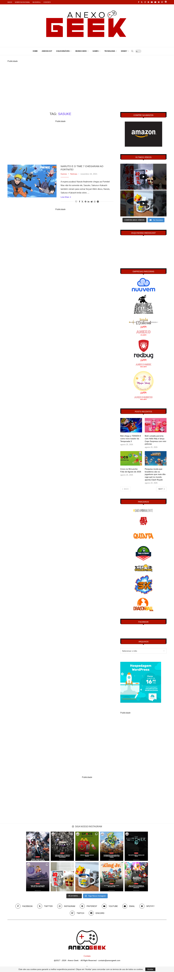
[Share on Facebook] (79, 201)
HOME (35, 51)
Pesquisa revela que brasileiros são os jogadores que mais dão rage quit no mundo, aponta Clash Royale (155, 474)
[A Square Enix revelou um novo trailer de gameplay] (37, 846)
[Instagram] (145, 2)
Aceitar (150, 969)
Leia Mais (65, 197)
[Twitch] (162, 2)
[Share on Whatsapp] (95, 201)
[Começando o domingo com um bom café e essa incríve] (62, 876)
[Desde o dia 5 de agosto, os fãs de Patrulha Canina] (111, 876)
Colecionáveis (63, 51)
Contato (47, 2)
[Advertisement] (87, 82)
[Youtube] (152, 2)
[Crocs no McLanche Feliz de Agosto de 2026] (131, 458)
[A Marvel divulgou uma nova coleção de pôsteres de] (62, 846)
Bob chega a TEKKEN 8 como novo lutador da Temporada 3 (130, 438)
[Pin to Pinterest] (85, 201)
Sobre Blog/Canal (22, 2)
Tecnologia (109, 51)
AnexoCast (47, 51)
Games (96, 51)
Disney (124, 51)
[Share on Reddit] (92, 201)
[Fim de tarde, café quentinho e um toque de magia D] (87, 876)
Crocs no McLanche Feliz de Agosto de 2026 (130, 470)
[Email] (155, 2)
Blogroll (37, 2)
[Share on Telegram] (98, 201)
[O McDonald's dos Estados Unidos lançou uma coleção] (136, 876)
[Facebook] (138, 2)
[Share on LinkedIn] (88, 201)
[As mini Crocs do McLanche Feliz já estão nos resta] (87, 846)
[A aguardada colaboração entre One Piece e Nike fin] (37, 876)
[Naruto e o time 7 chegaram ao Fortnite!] (32, 181)
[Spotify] (158, 2)
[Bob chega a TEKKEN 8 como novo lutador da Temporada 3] (131, 425)
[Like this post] (76, 201)
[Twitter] (142, 2)
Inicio (9, 2)
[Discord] (166, 2)
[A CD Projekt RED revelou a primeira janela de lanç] (136, 846)
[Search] (132, 51)
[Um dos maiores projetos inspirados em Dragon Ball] (111, 846)
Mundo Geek (81, 51)
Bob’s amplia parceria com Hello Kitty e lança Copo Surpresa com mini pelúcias (155, 440)
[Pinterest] (148, 2)
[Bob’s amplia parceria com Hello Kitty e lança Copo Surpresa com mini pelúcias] (156, 425)
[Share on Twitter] (82, 201)
